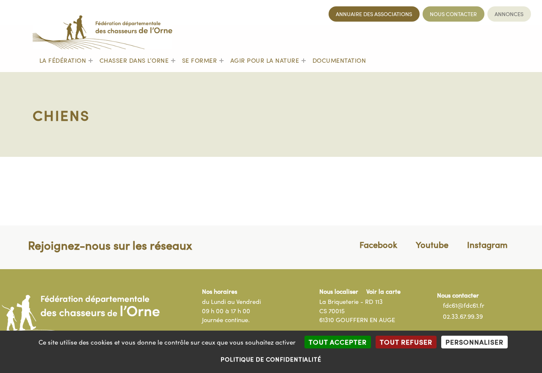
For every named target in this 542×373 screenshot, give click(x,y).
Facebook (378, 244)
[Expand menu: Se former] (221, 60)
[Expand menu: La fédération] (90, 60)
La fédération (62, 60)
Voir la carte (383, 291)
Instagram (487, 244)
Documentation (339, 60)
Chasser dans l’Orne (134, 60)
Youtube (432, 244)
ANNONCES (509, 14)
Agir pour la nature (264, 60)
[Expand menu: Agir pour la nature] (303, 60)
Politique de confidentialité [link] (271, 359)
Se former (199, 60)
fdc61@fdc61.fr (463, 305)
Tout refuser (406, 341)
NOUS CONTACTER (453, 14)
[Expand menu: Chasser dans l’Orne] (173, 60)
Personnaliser (474, 341)
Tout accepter (338, 341)
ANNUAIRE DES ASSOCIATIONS (374, 14)
